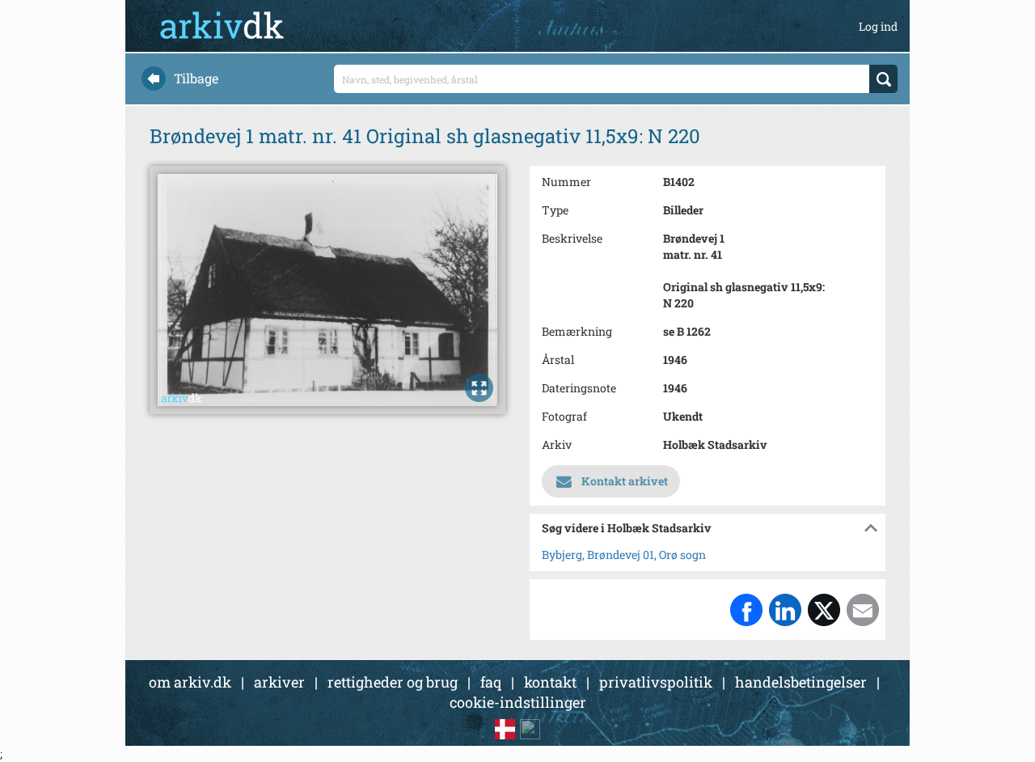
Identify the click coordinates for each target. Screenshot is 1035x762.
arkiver (279, 682)
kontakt (550, 682)
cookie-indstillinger (518, 702)
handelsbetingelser (801, 682)
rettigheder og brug (392, 682)
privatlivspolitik (655, 682)
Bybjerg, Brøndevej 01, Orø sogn (624, 554)
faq (490, 682)
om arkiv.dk (190, 682)
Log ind (878, 26)
